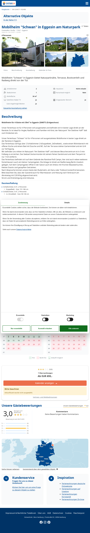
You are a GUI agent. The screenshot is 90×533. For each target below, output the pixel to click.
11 (29, 336)
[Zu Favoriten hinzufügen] (87, 35)
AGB (49, 513)
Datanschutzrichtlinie (23, 229)
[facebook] (41, 522)
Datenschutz (58, 513)
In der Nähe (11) (10, 20)
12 (34, 336)
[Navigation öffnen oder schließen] (87, 3)
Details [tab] (67, 203)
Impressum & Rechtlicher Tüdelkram (21, 513)
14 (8, 340)
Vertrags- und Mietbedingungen (45, 397)
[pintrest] (48, 522)
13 (39, 336)
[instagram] (45, 522)
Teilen (86, 26)
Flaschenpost (78, 513)
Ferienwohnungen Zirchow (73, 499)
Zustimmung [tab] (23, 203)
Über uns (41, 513)
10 (24, 336)
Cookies (68, 513)
